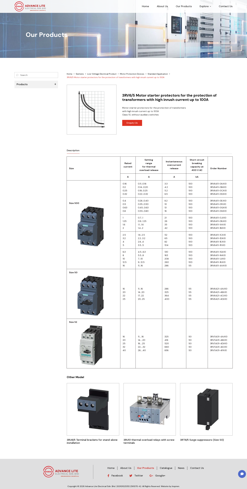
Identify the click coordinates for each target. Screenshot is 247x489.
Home (110, 468)
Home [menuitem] (145, 6)
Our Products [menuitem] (184, 6)
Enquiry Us (132, 122)
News (181, 468)
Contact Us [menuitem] (226, 6)
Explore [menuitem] (204, 6)
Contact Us (197, 468)
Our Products (145, 468)
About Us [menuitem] (162, 6)
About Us (125, 468)
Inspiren (175, 486)
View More (93, 409)
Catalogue (166, 468)
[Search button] (17, 75)
